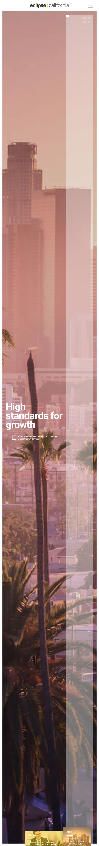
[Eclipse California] (49, 5)
